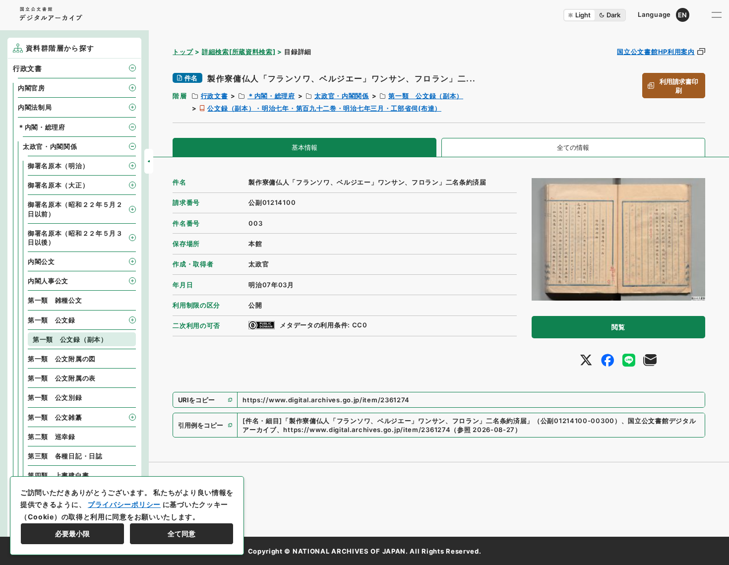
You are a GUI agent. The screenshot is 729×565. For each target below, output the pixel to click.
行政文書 (214, 96)
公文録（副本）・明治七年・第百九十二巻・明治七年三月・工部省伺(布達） (324, 108)
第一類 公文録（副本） (425, 96)
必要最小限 (72, 533)
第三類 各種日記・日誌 (65, 456)
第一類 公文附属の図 (62, 359)
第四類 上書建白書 (58, 475)
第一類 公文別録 (55, 397)
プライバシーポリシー (124, 504)
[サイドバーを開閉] (148, 161)
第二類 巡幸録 (51, 436)
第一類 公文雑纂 (55, 417)
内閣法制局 (35, 107)
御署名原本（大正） (58, 185)
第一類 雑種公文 (55, 300)
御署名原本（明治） (58, 166)
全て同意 (181, 533)
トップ (183, 52)
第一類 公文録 (51, 320)
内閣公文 (41, 261)
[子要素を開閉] (132, 67)
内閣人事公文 (48, 281)
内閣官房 (31, 88)
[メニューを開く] (716, 15)
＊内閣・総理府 (271, 96)
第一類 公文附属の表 (62, 378)
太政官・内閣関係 (341, 96)
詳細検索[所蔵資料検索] (238, 52)
